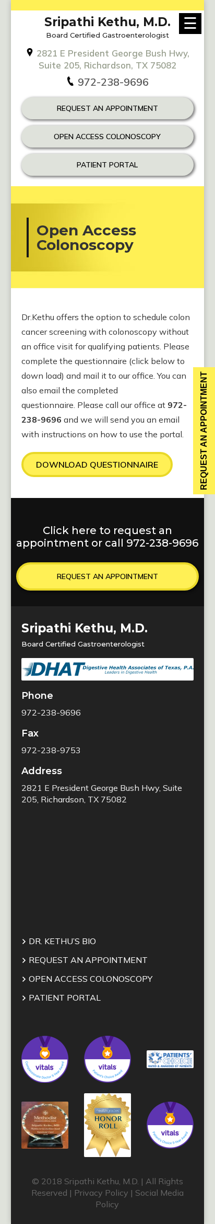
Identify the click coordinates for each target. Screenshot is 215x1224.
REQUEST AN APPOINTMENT (107, 108)
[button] (97, 464)
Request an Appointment (107, 576)
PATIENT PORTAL (64, 997)
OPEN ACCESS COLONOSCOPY (107, 136)
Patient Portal (107, 164)
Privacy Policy (101, 1192)
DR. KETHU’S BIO (61, 941)
